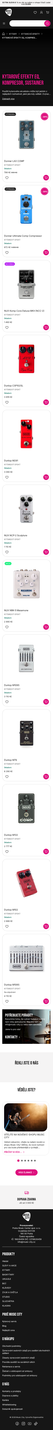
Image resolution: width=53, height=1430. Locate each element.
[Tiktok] (36, 1423)
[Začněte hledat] (47, 23)
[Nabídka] (4, 23)
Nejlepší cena (8, 1330)
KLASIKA (6, 1305)
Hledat (5, 1261)
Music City (20, 1417)
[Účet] (41, 12)
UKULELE (6, 1279)
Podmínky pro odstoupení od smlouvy (19, 1375)
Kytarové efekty (30, 34)
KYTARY (13, 34)
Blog (4, 1326)
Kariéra (5, 1400)
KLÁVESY (6, 1288)
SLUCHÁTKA (8, 1301)
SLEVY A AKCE (9, 1265)
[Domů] (3, 34)
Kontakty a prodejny (11, 1391)
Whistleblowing (9, 1404)
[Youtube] (29, 1423)
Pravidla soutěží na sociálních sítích (18, 1362)
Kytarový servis (9, 1321)
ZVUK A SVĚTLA (10, 1292)
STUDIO (6, 1297)
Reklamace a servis (11, 1366)
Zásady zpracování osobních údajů (18, 1357)
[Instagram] (23, 1423)
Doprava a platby (10, 1395)
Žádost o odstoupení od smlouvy (17, 1371)
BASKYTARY (8, 1274)
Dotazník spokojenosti (12, 1409)
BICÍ (4, 1283)
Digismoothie (38, 1417)
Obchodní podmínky (11, 1346)
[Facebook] (17, 1423)
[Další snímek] (50, 1197)
